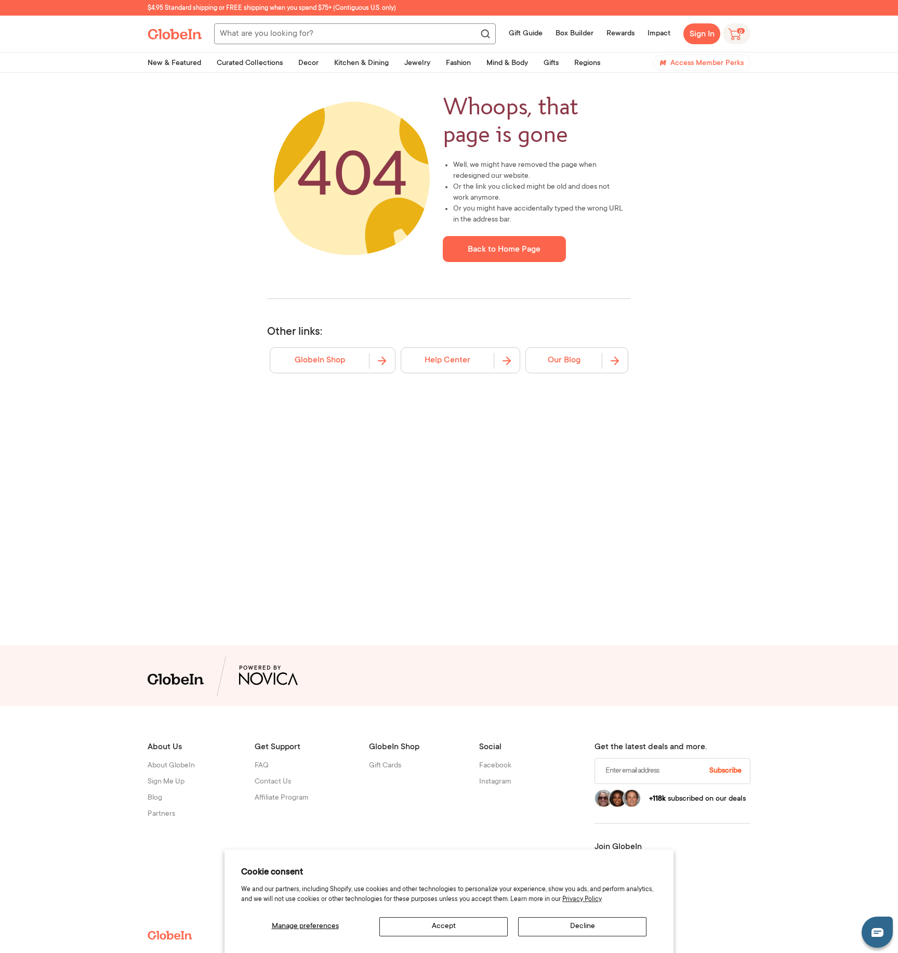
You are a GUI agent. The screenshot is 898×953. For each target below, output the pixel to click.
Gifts (551, 63)
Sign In (702, 34)
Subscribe (725, 771)
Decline (582, 926)
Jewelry (417, 63)
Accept (444, 926)
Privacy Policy (582, 899)
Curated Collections (250, 63)
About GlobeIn (171, 766)
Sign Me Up (166, 782)
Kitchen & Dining (361, 63)
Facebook (495, 766)
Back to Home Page (504, 249)
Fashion (458, 63)
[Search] (484, 34)
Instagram (495, 782)
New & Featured (174, 63)
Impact (659, 34)
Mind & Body (507, 63)
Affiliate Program (282, 798)
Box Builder (574, 34)
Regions (587, 63)
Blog (155, 798)
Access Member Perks (707, 63)
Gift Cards (385, 766)
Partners (161, 814)
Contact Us (273, 782)
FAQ (262, 766)
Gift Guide (526, 34)
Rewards (620, 34)
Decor (308, 63)
